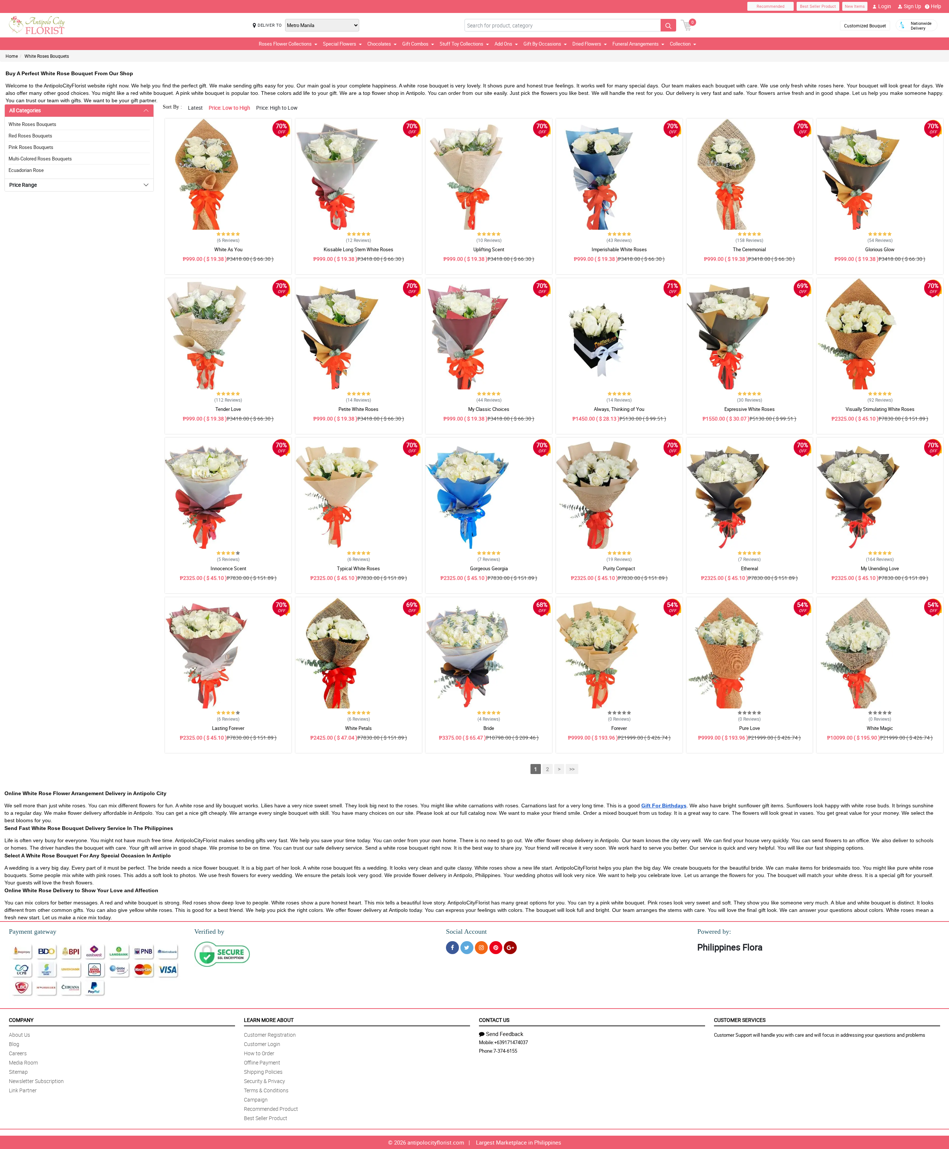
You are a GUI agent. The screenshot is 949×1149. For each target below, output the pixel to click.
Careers (18, 1053)
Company (21, 1019)
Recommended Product (271, 1108)
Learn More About (269, 1019)
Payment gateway (32, 931)
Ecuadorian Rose (26, 170)
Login (884, 6)
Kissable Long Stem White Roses (358, 249)
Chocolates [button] (379, 43)
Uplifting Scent (488, 249)
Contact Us (494, 1019)
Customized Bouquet (865, 26)
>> (572, 769)
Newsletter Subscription (36, 1081)
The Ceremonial (749, 249)
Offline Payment (262, 1062)
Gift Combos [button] (415, 43)
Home (12, 56)
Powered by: (714, 931)
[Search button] (668, 25)
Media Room (23, 1062)
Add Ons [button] (503, 43)
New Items (855, 6)
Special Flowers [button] (339, 43)
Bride (488, 728)
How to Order (259, 1053)
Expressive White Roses (749, 409)
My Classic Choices (488, 409)
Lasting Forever (228, 728)
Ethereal (749, 568)
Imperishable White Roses (619, 249)
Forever (619, 728)
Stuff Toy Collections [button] (461, 43)
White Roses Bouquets (46, 56)
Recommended (770, 6)
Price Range (23, 184)
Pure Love (749, 728)
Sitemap (18, 1071)
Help (936, 6)
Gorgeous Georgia (489, 568)
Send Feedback (504, 1033)
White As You (228, 249)
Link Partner (23, 1090)
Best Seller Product (818, 6)
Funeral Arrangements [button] (635, 43)
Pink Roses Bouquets (31, 147)
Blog (14, 1043)
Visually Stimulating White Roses (880, 409)
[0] (686, 24)
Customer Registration (270, 1034)
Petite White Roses (358, 409)
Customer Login (262, 1043)
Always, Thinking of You (619, 409)
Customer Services (740, 1019)
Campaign (256, 1099)
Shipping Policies (263, 1071)
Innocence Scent (228, 568)
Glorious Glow (880, 249)
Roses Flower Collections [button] (285, 43)
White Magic (880, 728)
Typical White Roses (358, 568)
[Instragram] (481, 947)
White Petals (358, 728)
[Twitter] (466, 947)
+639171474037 (511, 1042)
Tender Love (228, 409)
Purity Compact (619, 568)
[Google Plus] (510, 947)
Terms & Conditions (266, 1090)
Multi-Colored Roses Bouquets (40, 158)
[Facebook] (452, 947)
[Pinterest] (495, 947)
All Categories (25, 110)
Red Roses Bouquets (30, 135)
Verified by (209, 931)
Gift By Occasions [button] (542, 43)
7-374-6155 (505, 1050)
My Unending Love (880, 568)
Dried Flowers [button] (586, 43)
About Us (19, 1034)
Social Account (466, 931)
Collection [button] (680, 43)
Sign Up (912, 6)
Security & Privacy (264, 1081)
